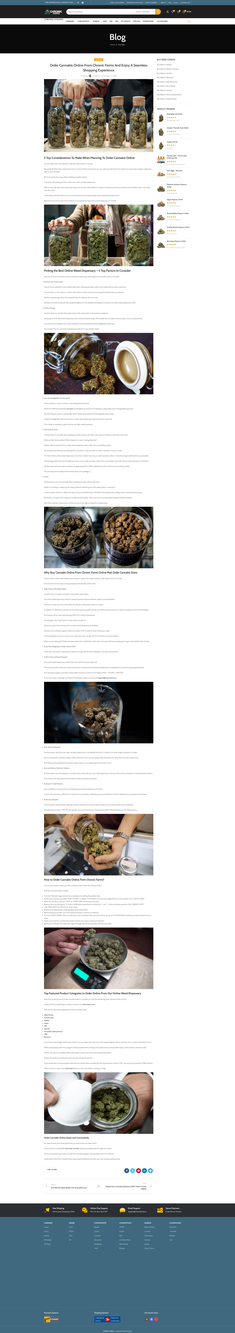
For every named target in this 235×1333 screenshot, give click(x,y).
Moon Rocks (123, 1244)
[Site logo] (53, 11)
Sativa (46, 1231)
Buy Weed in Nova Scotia (166, 86)
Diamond (97, 1240)
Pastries (147, 1240)
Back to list (98, 1186)
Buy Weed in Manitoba (165, 77)
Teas (171, 1240)
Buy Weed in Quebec (164, 73)
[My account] (167, 11)
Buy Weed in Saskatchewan (167, 99)
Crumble (97, 1236)
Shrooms (173, 1227)
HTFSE (121, 1227)
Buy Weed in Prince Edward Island (169, 95)
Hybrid (46, 1236)
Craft (71, 1227)
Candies (147, 1231)
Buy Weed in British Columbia (167, 69)
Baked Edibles (149, 1227)
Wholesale (48, 1240)
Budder (96, 1227)
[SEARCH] (158, 12)
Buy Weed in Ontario (164, 90)
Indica (46, 1227)
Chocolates (148, 1236)
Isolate (121, 1231)
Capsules (173, 1231)
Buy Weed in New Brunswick (167, 82)
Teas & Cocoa (149, 1248)
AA (70, 1240)
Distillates (97, 1244)
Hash (96, 1248)
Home (112, 44)
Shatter (122, 1248)
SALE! (189, 21)
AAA (70, 1236)
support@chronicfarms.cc (137, 1211)
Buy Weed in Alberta (164, 64)
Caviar (96, 1231)
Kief (120, 1236)
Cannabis (121, 44)
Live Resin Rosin (125, 1240)
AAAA (71, 1231)
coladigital (96, 76)
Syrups (146, 1244)
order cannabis (52, 1169)
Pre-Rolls (47, 1244)
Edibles (172, 1236)
